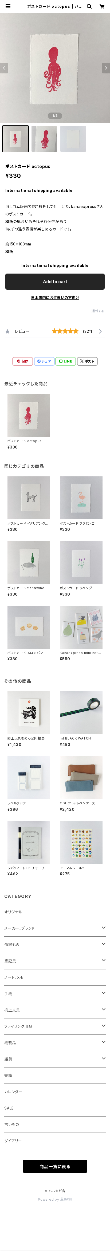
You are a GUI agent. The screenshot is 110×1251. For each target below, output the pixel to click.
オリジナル (13, 912)
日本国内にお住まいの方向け (55, 297)
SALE (9, 1108)
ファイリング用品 (18, 1026)
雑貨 (8, 1059)
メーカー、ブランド (19, 928)
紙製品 (10, 1042)
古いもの (11, 1124)
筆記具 (10, 961)
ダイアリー (13, 1140)
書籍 (8, 1075)
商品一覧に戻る (55, 1166)
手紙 (8, 993)
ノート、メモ (14, 977)
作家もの (11, 944)
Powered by (49, 1199)
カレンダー (13, 1091)
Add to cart (55, 281)
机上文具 (12, 1010)
